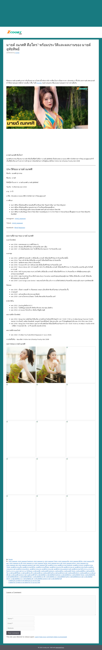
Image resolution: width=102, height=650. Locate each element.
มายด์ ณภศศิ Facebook (47, 571)
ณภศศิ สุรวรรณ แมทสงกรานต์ (62, 569)
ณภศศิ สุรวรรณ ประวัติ (56, 567)
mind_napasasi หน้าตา (69, 563)
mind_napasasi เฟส (12, 565)
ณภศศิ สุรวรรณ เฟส (47, 569)
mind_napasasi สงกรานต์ (55, 563)
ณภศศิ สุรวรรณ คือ (16, 567)
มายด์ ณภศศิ (36, 571)
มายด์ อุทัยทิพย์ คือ (90, 575)
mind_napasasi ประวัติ (15, 563)
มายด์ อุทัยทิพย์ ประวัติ (39, 577)
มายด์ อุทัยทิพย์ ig (66, 575)
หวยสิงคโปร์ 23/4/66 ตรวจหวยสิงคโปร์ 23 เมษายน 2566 (24, 582)
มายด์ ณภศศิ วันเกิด (48, 573)
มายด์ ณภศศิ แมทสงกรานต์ (18, 575)
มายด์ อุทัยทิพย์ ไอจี (56, 579)
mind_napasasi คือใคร (76, 561)
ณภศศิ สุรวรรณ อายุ (35, 569)
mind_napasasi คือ (63, 561)
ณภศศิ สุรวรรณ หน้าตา (22, 569)
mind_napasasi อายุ (82, 563)
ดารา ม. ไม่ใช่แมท (27, 571)
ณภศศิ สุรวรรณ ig (78, 565)
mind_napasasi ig (39, 561)
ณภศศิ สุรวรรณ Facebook (64, 565)
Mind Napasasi (19, 228)
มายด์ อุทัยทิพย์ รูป (51, 577)
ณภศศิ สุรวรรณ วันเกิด (81, 567)
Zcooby (39, 83)
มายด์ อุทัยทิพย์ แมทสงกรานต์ (42, 579)
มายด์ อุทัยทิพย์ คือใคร (12, 577)
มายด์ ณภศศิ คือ (80, 571)
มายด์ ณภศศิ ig (59, 571)
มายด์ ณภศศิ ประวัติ (26, 573)
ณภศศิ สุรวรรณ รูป (68, 567)
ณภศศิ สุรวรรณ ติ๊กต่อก (42, 567)
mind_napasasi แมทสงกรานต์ (26, 565)
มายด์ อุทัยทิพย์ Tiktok (78, 575)
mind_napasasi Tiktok (51, 561)
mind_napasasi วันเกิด (40, 563)
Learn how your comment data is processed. (51, 637)
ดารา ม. (85, 569)
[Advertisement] (51, 13)
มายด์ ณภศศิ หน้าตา (73, 573)
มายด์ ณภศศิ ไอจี (32, 575)
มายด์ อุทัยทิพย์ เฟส (27, 579)
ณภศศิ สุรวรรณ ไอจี (77, 569)
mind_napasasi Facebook (25, 561)
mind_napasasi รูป (28, 563)
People (10, 559)
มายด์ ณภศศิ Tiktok (69, 571)
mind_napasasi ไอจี (41, 565)
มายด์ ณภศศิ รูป (37, 573)
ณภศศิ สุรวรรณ (52, 565)
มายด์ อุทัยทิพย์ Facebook (53, 575)
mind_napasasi (20, 219)
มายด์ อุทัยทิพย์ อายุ (16, 579)
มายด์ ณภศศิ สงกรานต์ (60, 573)
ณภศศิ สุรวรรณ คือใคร (28, 567)
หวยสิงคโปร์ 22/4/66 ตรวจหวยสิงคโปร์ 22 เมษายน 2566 (24, 580)
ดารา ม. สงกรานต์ (16, 571)
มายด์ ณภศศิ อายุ (84, 573)
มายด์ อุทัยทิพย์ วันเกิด (62, 577)
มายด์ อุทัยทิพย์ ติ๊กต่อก (26, 577)
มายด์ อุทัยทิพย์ (41, 575)
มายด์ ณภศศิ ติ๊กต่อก (15, 573)
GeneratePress (60, 647)
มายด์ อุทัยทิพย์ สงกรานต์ (76, 577)
